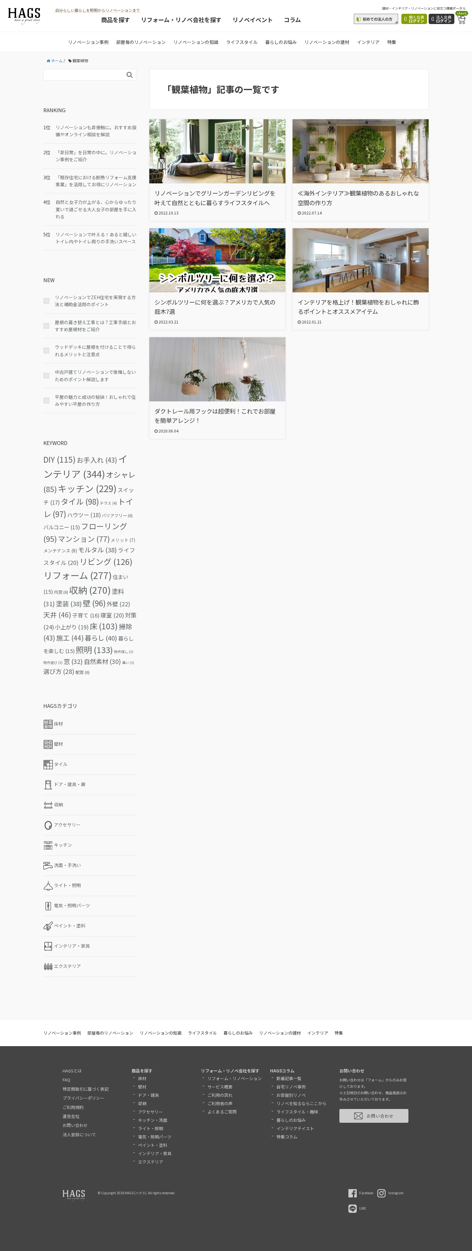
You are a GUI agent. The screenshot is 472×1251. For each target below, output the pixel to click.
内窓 (61, 592)
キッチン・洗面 (152, 1120)
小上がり (72, 627)
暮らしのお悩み (281, 42)
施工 (70, 637)
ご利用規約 (73, 1107)
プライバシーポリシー (83, 1098)
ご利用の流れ (219, 1095)
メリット (123, 540)
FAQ (66, 1080)
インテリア (368, 42)
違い (128, 662)
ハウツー (84, 515)
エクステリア (150, 1162)
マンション (84, 538)
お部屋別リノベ (291, 1095)
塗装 (69, 603)
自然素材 (102, 661)
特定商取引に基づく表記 (86, 1089)
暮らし (101, 637)
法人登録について (79, 1134)
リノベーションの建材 (326, 42)
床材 (142, 1078)
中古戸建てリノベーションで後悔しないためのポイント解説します (95, 375)
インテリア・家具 (154, 1153)
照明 (94, 649)
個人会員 (416, 18)
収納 (90, 589)
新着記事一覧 (289, 1078)
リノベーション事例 (88, 42)
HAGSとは (72, 1071)
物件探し (123, 651)
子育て (86, 615)
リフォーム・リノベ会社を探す (181, 19)
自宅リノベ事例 (291, 1087)
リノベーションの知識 (195, 42)
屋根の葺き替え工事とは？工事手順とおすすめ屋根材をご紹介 (95, 325)
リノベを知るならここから (301, 1103)
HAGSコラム (282, 1071)
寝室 (112, 615)
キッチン (87, 488)
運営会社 (71, 1116)
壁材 (142, 1087)
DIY (59, 459)
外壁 (118, 604)
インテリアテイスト (295, 1128)
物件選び (53, 662)
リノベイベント (252, 19)
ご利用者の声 (219, 1103)
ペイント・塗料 (152, 1145)
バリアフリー (117, 515)
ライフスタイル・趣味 (297, 1112)
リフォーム (77, 575)
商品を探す (115, 19)
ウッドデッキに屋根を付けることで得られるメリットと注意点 (95, 350)
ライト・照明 (150, 1128)
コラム (292, 19)
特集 (391, 42)
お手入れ (97, 460)
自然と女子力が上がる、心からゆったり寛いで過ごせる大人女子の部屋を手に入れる (96, 209)
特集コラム (286, 1137)
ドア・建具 (148, 1095)
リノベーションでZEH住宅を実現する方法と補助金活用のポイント (95, 300)
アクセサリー (150, 1112)
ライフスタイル (242, 42)
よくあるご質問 (222, 1112)
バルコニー (61, 527)
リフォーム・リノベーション (234, 1078)
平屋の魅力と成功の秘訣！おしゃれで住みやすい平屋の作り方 (95, 400)
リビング (106, 561)
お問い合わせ (75, 1125)
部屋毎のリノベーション (141, 42)
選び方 (58, 671)
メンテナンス (60, 550)
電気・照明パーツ (154, 1137)
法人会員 (443, 18)
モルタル (97, 549)
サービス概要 (219, 1087)
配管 (82, 672)
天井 (57, 614)
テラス (108, 503)
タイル (80, 501)
